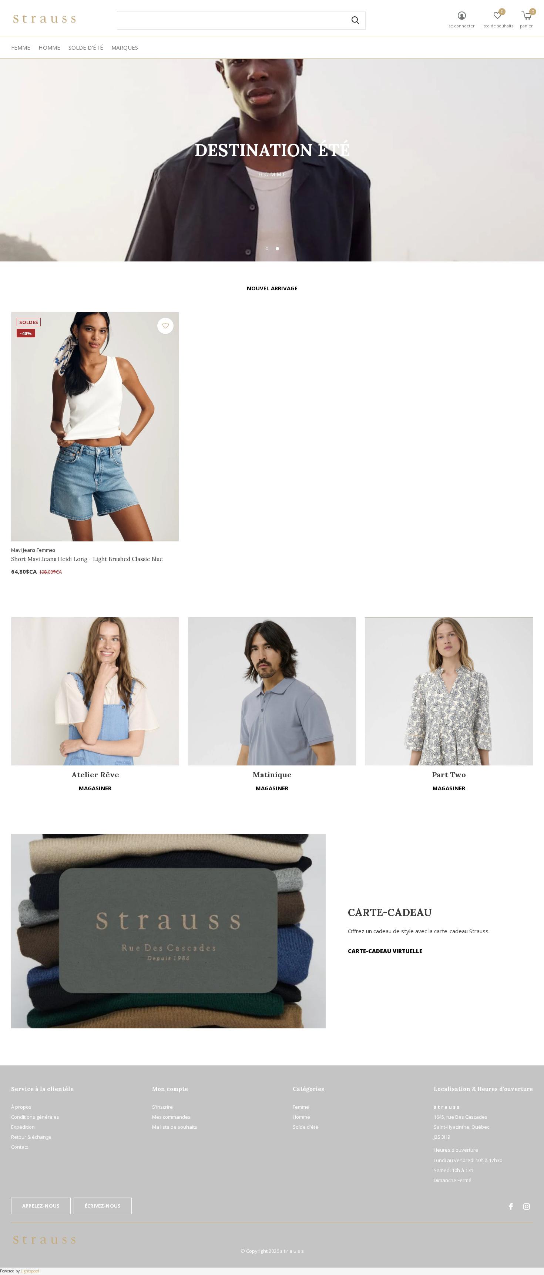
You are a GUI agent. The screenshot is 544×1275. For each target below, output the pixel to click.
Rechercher (355, 20)
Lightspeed (30, 1271)
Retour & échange (31, 1137)
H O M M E (272, 174)
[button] (267, 248)
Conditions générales (35, 1117)
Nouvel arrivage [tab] (272, 288)
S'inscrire (162, 1107)
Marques (124, 47)
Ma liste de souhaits (174, 1127)
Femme (20, 47)
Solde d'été (85, 47)
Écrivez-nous (103, 1205)
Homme (49, 47)
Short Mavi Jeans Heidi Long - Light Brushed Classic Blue (87, 559)
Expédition (23, 1127)
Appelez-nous (41, 1205)
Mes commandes (171, 1117)
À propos (21, 1107)
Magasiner (95, 788)
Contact (19, 1147)
